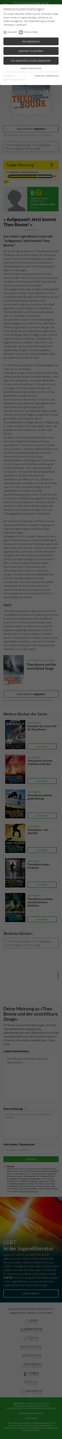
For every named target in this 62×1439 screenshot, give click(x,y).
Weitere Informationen (31, 68)
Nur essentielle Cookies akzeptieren (31, 60)
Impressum (39, 75)
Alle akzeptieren (31, 41)
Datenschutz (53, 75)
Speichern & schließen (31, 51)
